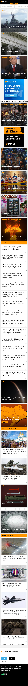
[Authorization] (20, 1)
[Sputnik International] (4, 2)
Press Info (7, 666)
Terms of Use (13, 666)
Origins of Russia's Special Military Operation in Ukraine (14, 104)
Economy (18, 655)
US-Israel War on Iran (6, 57)
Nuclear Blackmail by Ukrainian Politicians (11, 219)
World (2, 33)
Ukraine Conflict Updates (9, 429)
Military (3, 10)
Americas (7, 655)
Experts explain (6, 536)
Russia (13, 655)
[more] (26, 30)
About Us (3, 666)
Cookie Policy (4, 668)
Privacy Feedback (17, 668)
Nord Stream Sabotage (6, 512)
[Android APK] (4, 674)
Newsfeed (4, 243)
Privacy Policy (10, 668)
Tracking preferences (5, 670)
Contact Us (18, 666)
